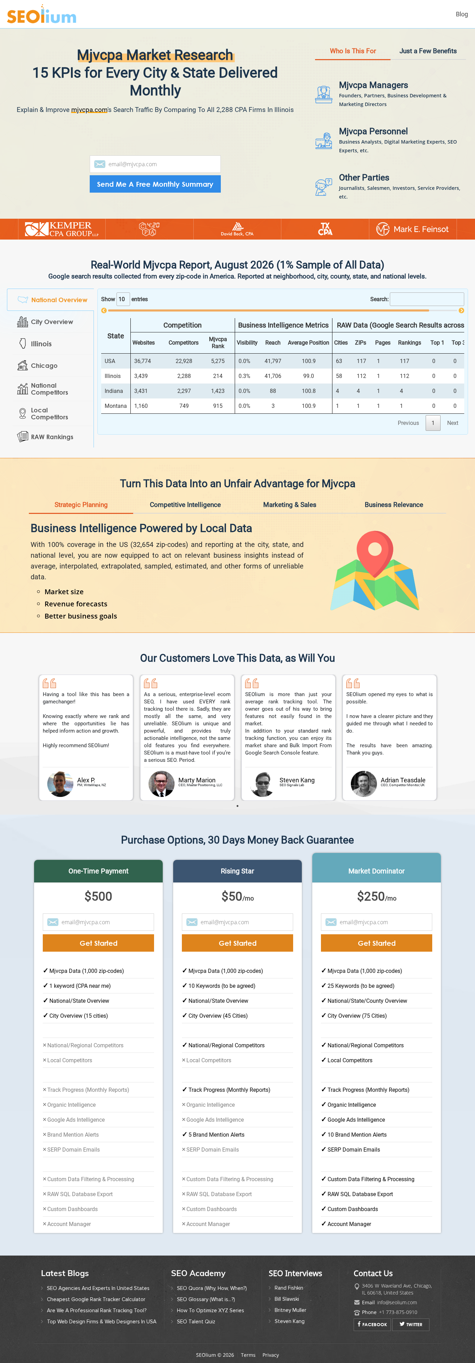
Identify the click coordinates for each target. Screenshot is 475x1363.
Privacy (271, 1355)
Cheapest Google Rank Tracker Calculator (96, 1299)
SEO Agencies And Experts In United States (98, 1288)
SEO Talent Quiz (196, 1321)
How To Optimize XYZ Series (210, 1310)
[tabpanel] (86, 738)
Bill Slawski (287, 1299)
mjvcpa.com (89, 110)
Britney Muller (290, 1310)
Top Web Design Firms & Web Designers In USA (101, 1321)
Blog (462, 14)
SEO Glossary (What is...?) (206, 1299)
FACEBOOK (374, 1324)
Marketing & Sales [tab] (289, 505)
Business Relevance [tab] (394, 505)
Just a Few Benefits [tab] (428, 51)
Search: (379, 299)
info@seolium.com (397, 1302)
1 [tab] (237, 806)
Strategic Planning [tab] (81, 505)
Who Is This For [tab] (353, 51)
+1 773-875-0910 (398, 1312)
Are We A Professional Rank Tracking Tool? (96, 1310)
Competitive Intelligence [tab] (185, 505)
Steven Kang (290, 1321)
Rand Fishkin (289, 1288)
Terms (248, 1355)
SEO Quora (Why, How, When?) (212, 1288)
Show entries (124, 299)
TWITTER (414, 1324)
